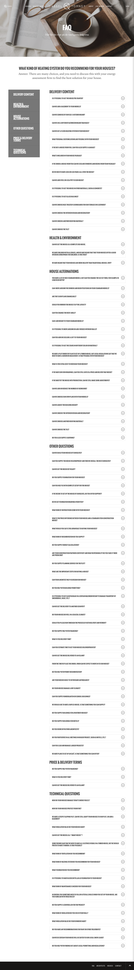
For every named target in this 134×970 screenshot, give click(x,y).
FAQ (93, 966)
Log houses (99, 6)
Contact (109, 6)
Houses (28, 6)
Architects (101, 966)
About (91, 6)
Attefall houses (39, 6)
